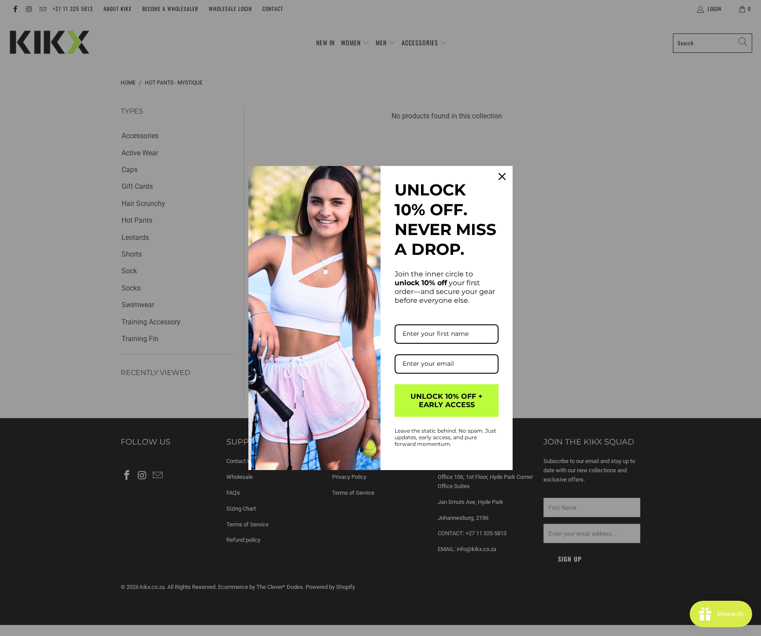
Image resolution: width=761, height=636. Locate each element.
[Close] (502, 176)
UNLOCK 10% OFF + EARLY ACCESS (446, 400)
